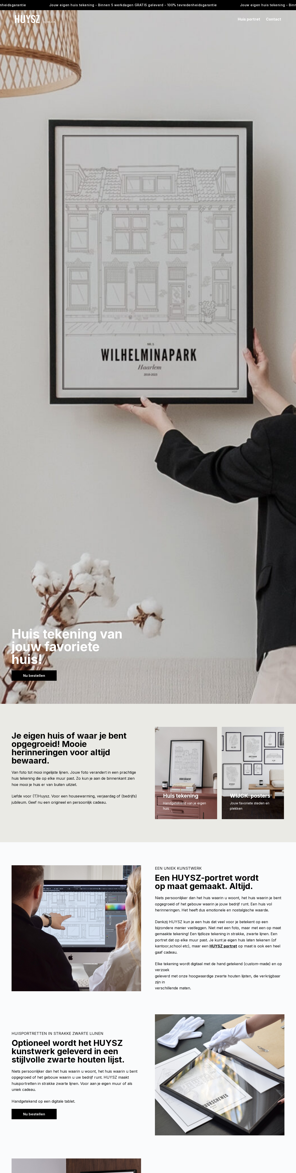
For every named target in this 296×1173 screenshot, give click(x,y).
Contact (273, 19)
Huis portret (249, 19)
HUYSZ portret (223, 946)
